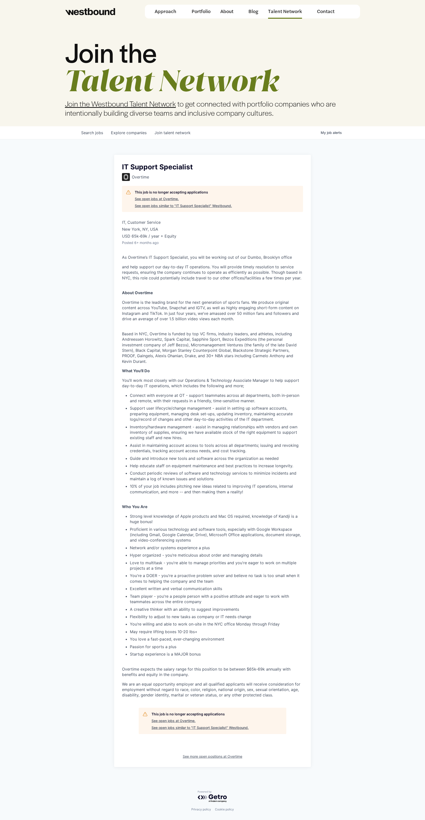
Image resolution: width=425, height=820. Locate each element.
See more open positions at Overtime (212, 756)
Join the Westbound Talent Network (120, 103)
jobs (92, 132)
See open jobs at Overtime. (157, 199)
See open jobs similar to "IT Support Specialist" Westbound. (183, 206)
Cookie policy (224, 809)
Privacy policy (201, 809)
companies (129, 132)
